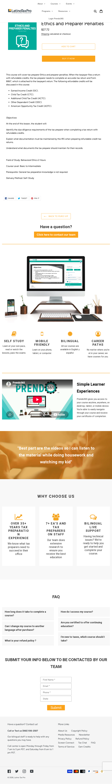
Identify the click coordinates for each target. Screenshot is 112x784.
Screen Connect (66, 742)
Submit (56, 708)
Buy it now (68, 58)
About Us (62, 730)
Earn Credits (84, 746)
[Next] (101, 455)
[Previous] (10, 455)
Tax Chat (82, 742)
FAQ (93, 742)
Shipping (45, 34)
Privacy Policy (64, 738)
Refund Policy (82, 738)
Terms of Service (66, 746)
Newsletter (84, 734)
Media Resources (66, 734)
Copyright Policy (79, 730)
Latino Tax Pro (19, 777)
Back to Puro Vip (58, 216)
